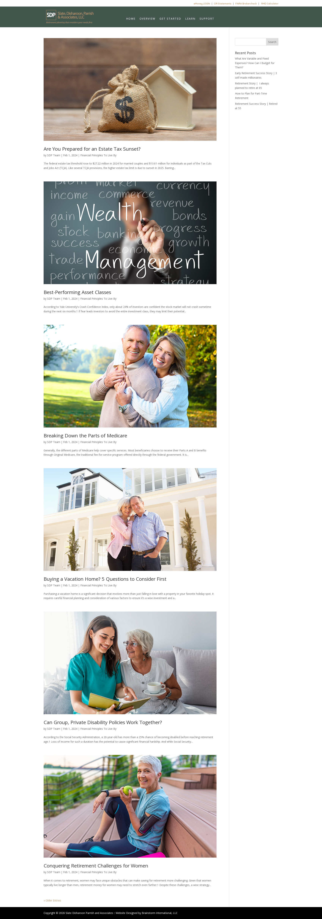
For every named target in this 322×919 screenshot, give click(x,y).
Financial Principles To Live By (98, 155)
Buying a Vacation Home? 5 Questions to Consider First (105, 579)
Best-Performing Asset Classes (77, 292)
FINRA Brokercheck (246, 3)
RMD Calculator (269, 3)
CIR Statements (222, 3)
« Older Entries (52, 900)
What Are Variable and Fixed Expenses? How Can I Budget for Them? (254, 63)
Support (207, 18)
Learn (190, 18)
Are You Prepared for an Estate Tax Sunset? (92, 148)
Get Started (170, 18)
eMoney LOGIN (202, 3)
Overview (147, 18)
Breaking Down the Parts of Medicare (85, 435)
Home (130, 18)
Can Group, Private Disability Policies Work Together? (103, 722)
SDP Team (53, 155)
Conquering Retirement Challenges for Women (96, 865)
